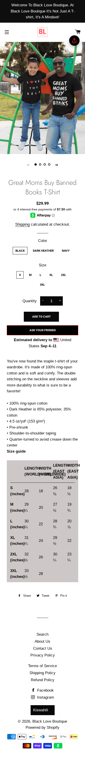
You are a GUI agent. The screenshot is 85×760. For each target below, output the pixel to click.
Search (42, 634)
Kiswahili (40, 710)
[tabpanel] (42, 97)
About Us (42, 641)
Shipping (22, 224)
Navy (66, 250)
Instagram (45, 697)
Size (42, 265)
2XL (63, 275)
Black (20, 250)
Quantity (29, 301)
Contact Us (42, 648)
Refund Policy (42, 680)
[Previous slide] (29, 165)
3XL (42, 284)
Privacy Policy (42, 655)
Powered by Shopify (42, 727)
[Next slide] (57, 165)
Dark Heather (43, 250)
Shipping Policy (42, 673)
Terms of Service (42, 666)
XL (51, 275)
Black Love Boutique (49, 721)
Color (42, 241)
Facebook (45, 690)
